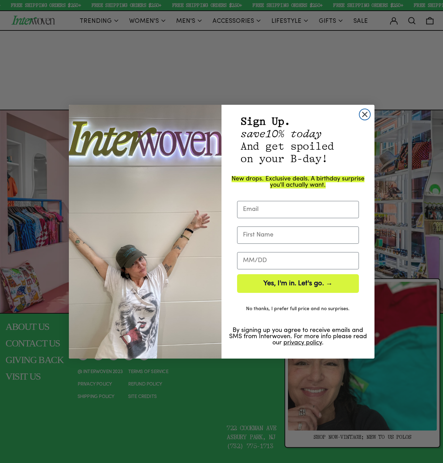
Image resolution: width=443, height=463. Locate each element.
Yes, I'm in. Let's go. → (298, 283)
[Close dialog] (364, 114)
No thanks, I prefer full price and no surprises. (298, 309)
